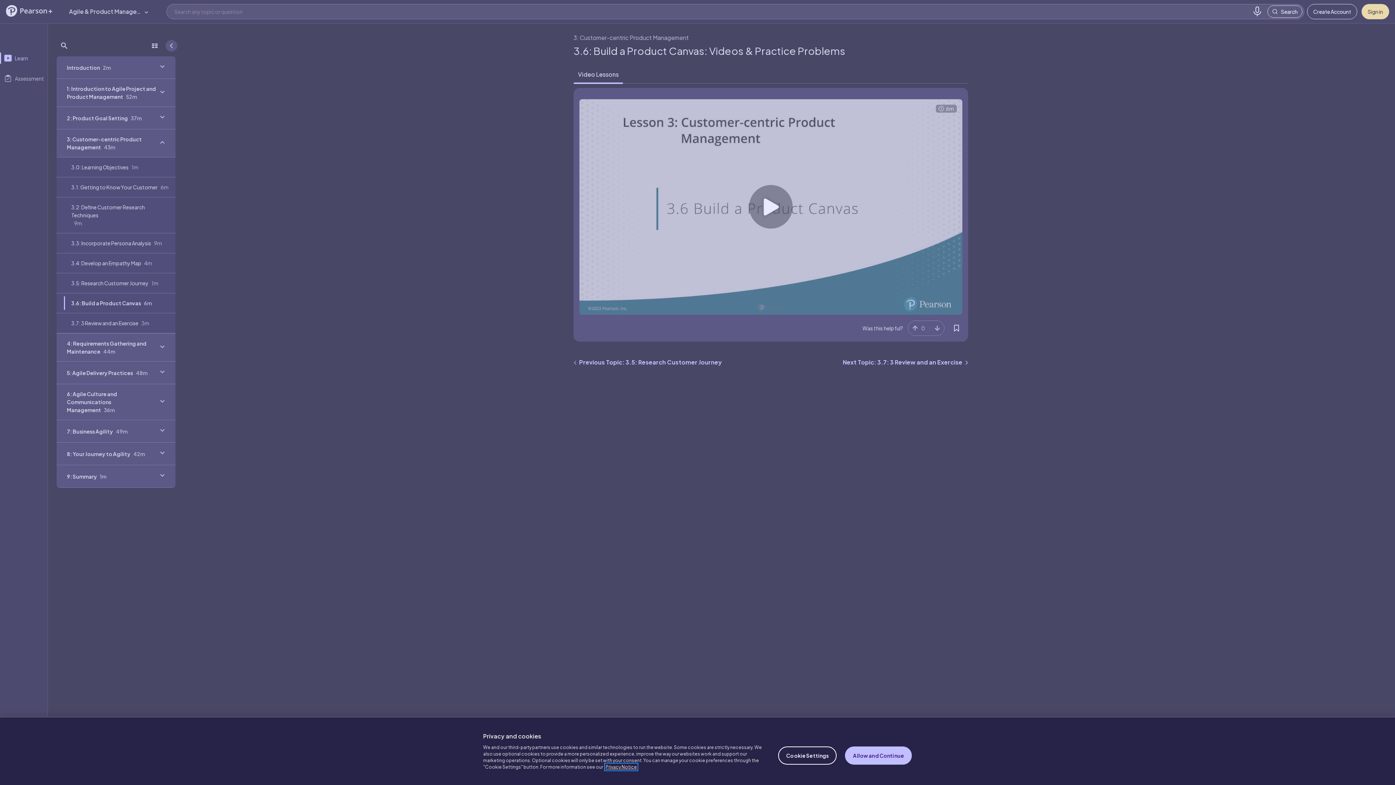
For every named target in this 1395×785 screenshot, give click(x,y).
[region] (697, 751)
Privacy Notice (621, 767)
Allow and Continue (878, 755)
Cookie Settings (807, 755)
